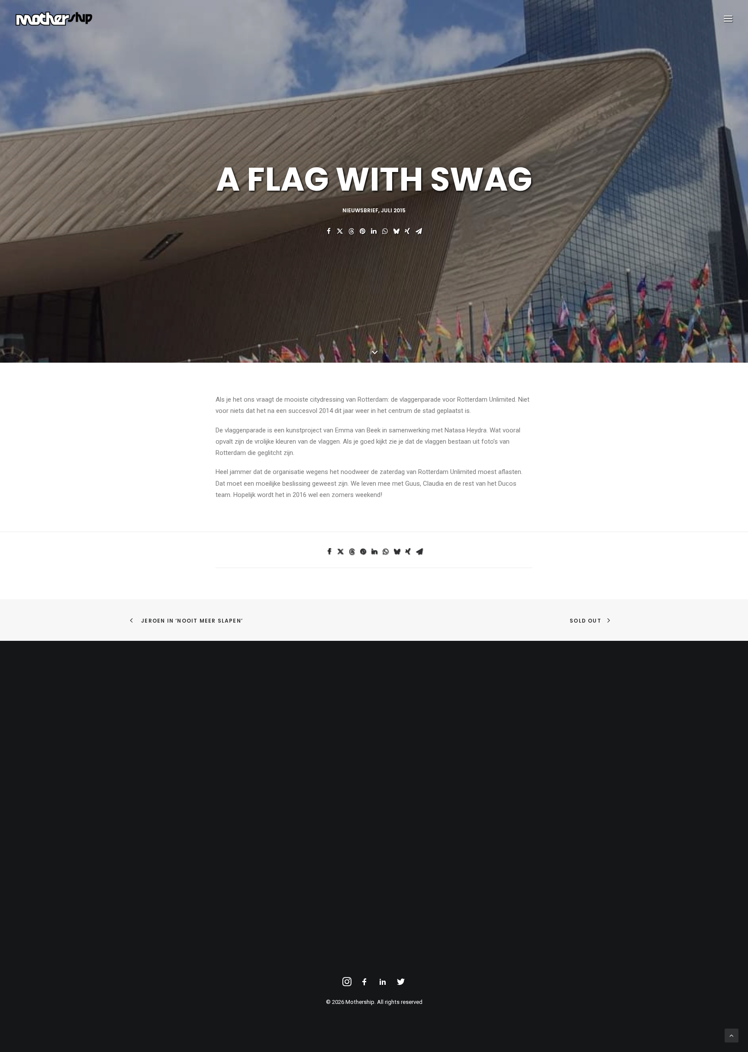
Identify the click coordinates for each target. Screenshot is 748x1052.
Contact (150, 758)
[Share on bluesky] (396, 231)
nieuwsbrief (360, 210)
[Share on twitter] (340, 231)
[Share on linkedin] (373, 231)
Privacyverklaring (163, 746)
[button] (728, 18)
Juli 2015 (393, 210)
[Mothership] (54, 19)
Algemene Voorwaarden (173, 735)
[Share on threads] (351, 231)
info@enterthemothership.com (433, 735)
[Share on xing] (407, 231)
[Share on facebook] (328, 231)
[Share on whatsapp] (385, 231)
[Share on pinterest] (362, 231)
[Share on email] (418, 231)
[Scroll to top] (731, 1035)
